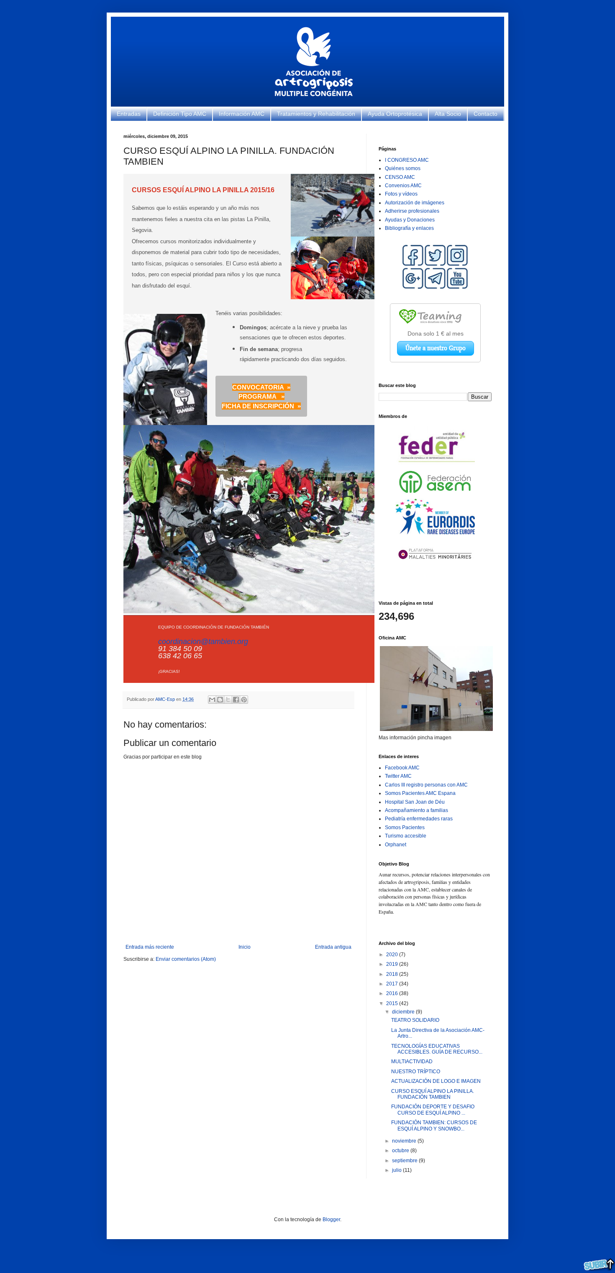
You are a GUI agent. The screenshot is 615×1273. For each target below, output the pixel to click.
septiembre (405, 1161)
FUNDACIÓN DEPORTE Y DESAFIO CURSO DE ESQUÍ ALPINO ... (432, 1109)
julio (397, 1170)
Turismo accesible (405, 836)
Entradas (129, 113)
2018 (392, 974)
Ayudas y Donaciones (410, 220)
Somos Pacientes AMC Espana (420, 793)
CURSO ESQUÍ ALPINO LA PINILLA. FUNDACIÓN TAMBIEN (432, 1094)
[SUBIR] (599, 1265)
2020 (392, 954)
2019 (392, 964)
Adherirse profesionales (412, 211)
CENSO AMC (400, 177)
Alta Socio (448, 113)
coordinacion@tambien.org (203, 641)
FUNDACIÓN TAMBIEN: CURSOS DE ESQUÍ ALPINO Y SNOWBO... (434, 1125)
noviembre (405, 1141)
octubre (401, 1150)
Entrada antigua (333, 947)
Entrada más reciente (150, 947)
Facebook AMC (402, 768)
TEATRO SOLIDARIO (415, 1020)
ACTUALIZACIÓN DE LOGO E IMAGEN (436, 1081)
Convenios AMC (403, 185)
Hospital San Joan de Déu (415, 802)
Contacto (485, 113)
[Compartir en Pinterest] (244, 699)
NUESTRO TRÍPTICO (415, 1071)
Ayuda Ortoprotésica (395, 113)
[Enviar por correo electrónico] (212, 699)
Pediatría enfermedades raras (419, 819)
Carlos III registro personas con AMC (426, 785)
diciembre (404, 1012)
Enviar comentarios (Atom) (186, 959)
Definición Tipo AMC (179, 113)
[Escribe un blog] (220, 699)
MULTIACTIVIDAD (412, 1061)
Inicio (244, 947)
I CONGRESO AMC (407, 160)
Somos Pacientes (405, 827)
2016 (392, 993)
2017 (392, 984)
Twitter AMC (398, 776)
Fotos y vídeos (401, 194)
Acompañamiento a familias (416, 810)
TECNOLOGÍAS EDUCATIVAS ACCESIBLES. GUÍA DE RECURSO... (436, 1049)
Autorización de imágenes (414, 203)
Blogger (331, 1219)
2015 (392, 1003)
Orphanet (395, 845)
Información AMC (241, 113)
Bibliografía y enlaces (409, 228)
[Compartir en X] (228, 699)
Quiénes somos (402, 168)
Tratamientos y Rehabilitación (316, 113)
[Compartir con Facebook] (236, 699)
